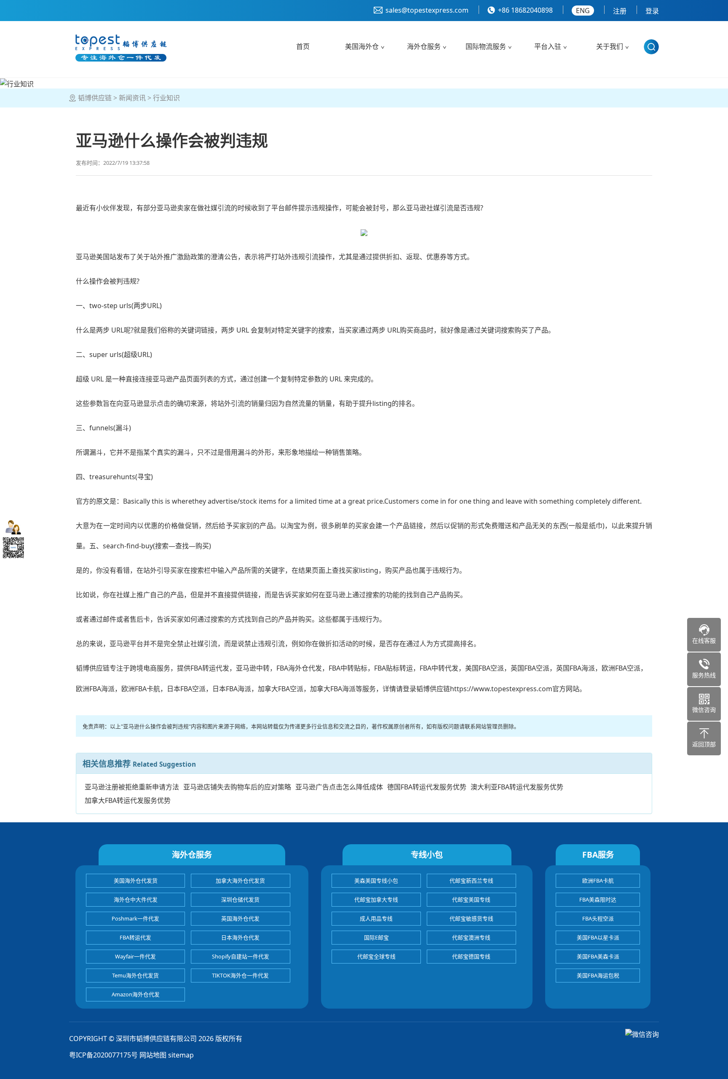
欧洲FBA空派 (621, 668)
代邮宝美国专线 (471, 899)
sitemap (181, 1055)
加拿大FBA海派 (333, 688)
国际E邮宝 (376, 937)
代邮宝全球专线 (376, 956)
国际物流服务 (486, 46)
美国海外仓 (362, 46)
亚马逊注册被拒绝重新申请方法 (132, 787)
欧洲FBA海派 (95, 688)
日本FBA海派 (231, 688)
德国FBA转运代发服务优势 (426, 787)
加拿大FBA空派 (280, 688)
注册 (619, 11)
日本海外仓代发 (240, 937)
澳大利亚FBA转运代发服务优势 (517, 787)
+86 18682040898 (525, 10)
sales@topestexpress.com (426, 10)
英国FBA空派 (530, 668)
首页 (303, 46)
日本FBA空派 (186, 688)
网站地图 (152, 1055)
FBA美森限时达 (597, 899)
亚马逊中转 (253, 668)
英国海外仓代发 (240, 918)
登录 (652, 11)
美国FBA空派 (484, 668)
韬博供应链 (95, 97)
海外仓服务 (424, 46)
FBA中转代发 (439, 668)
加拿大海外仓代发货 (240, 880)
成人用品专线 (376, 918)
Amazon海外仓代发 (136, 994)
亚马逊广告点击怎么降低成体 (339, 787)
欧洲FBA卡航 (140, 688)
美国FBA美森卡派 (598, 956)
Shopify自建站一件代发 (240, 956)
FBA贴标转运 (393, 668)
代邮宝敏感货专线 (471, 918)
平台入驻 (547, 46)
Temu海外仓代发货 (135, 975)
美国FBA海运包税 (598, 975)
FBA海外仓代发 (299, 668)
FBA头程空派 (598, 918)
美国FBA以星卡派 (598, 937)
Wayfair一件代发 (135, 956)
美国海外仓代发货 (136, 880)
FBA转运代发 (209, 668)
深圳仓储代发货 (240, 899)
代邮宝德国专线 (471, 956)
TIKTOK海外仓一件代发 (240, 975)
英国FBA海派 (575, 668)
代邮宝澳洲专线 (471, 937)
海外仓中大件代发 (136, 899)
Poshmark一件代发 (135, 918)
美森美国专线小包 (376, 880)
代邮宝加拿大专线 (376, 899)
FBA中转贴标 (348, 668)
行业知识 (166, 97)
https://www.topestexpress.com (501, 688)
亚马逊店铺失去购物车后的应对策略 (237, 787)
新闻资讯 (132, 97)
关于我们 (609, 46)
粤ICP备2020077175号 (103, 1055)
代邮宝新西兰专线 (471, 880)
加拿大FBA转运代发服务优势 (128, 800)
